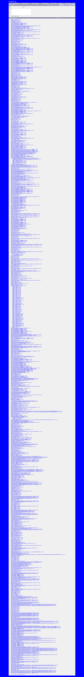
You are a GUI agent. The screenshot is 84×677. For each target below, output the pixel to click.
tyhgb (11, 276)
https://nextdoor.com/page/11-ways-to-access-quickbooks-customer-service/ (20, 149)
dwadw (12, 454)
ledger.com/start (13, 432)
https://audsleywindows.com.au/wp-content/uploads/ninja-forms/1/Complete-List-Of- (21, 589)
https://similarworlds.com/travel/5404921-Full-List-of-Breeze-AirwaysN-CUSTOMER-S (22, 626)
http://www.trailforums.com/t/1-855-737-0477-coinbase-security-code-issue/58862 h (21, 177)
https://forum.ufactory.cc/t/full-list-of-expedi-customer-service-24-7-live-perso (20, 665)
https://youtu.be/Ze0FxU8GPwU (15, 416)
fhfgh (11, 95)
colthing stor (12, 216)
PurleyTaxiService (13, 186)
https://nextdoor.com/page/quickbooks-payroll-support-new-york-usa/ (19, 153)
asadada (13, 160)
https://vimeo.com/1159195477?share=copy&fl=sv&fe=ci (18, 26)
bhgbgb (12, 587)
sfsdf (11, 660)
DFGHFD (12, 467)
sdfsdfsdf (12, 19)
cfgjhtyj (12, 503)
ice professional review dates (16, 116)
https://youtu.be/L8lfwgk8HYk (15, 200)
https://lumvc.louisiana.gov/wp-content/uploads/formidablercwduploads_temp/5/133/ (21, 334)
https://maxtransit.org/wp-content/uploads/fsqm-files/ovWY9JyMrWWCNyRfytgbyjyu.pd (22, 411)
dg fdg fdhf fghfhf (13, 662)
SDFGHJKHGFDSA (13, 351)
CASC (12, 412)
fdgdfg (12, 428)
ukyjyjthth (12, 79)
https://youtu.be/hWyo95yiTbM (15, 137)
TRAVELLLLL (12, 624)
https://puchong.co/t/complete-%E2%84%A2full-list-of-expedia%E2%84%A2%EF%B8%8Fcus (23, 554)
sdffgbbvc (12, 540)
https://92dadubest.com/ (14, 126)
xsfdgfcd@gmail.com (13, 542)
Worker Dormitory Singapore (14, 528)
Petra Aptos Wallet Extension (15, 103)
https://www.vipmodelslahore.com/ (15, 439)
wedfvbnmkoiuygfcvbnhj (14, 548)
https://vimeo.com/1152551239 (15, 187)
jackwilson (12, 522)
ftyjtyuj (12, 508)
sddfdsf (12, 395)
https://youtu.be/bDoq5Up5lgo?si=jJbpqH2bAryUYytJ (17, 331)
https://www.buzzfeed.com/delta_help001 (16, 566)
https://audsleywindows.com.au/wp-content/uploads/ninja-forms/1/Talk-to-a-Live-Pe (21, 582)
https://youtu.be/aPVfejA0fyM (15, 358)
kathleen (12, 534)
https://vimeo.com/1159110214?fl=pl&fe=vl (16, 27)
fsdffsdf (12, 169)
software (12, 227)
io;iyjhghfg (12, 20)
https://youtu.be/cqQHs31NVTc (15, 464)
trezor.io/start (12, 463)
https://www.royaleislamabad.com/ (15, 472)
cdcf (11, 559)
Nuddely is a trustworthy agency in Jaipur (16, 453)
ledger (12, 101)
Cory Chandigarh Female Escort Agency (16, 197)
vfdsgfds (12, 182)
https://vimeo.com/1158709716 (15, 59)
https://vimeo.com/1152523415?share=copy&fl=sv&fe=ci (18, 193)
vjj (11, 57)
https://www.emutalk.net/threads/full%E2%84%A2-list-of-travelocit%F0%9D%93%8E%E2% (22, 469)
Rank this (12, 142)
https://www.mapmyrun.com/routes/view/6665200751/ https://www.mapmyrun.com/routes (22, 251)
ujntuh (12, 609)
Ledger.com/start (13, 32)
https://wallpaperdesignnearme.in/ (15, 382)
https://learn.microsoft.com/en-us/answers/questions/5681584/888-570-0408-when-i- (21, 234)
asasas (12, 136)
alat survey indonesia (13, 407)
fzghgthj (12, 591)
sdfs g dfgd (12, 641)
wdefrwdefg (12, 595)
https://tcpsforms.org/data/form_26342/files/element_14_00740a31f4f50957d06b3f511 (22, 652)
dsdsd (12, 64)
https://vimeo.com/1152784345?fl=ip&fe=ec (16, 175)
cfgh (11, 504)
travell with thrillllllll (13, 574)
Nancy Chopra (13, 37)
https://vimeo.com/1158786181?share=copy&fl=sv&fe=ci (18, 48)
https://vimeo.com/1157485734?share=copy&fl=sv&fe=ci (18, 113)
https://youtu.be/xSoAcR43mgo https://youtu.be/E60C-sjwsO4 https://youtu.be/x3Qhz (22, 431)
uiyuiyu (12, 119)
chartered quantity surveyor (14, 406)
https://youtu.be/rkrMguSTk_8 (15, 415)
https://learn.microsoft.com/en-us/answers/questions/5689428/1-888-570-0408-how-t (21, 215)
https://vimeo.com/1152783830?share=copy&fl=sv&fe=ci (18, 176)
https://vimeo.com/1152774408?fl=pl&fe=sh (16, 179)
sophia (12, 185)
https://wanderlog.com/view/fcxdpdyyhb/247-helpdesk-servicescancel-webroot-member (22, 244)
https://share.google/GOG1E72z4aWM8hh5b (16, 577)
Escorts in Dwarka (13, 141)
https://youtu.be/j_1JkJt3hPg (14, 133)
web (11, 40)
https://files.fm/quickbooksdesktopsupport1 (16, 393)
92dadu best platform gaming (14, 127)
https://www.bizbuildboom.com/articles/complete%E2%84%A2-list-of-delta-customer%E (22, 567)
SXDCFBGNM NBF (13, 487)
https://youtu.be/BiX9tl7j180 (14, 123)
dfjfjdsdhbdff (12, 441)
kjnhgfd (12, 499)
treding (13, 302)
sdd (12, 163)
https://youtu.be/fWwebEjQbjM (15, 420)
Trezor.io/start (13, 245)
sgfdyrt (12, 131)
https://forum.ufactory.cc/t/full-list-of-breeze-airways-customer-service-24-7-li (20, 661)
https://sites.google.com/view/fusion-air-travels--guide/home (18, 568)
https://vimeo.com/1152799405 (15, 171)
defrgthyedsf (12, 581)
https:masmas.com (14, 417)
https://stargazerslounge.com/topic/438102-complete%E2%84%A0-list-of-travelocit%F (22, 484)
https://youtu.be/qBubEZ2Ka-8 (15, 154)
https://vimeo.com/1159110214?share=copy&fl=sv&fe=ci (18, 28)
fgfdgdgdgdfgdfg (13, 555)
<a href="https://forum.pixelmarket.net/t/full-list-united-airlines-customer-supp (21, 636)
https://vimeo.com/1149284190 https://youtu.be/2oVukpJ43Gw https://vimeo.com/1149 (22, 258)
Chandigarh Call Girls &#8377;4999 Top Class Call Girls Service (19, 335)
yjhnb (12, 259)
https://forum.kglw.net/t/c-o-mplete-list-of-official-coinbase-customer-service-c (21, 456)
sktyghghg (12, 43)
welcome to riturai (13, 350)
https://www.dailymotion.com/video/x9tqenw (16, 422)
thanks (12, 423)
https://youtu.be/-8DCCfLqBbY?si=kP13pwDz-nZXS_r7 (18, 429)
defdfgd (12, 583)
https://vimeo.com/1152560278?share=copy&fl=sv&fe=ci (18, 184)
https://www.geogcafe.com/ (14, 377)
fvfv (11, 231)
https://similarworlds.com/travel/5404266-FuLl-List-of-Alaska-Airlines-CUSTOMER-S (21, 637)
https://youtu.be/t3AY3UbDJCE (15, 164)
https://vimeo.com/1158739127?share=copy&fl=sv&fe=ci (18, 52)
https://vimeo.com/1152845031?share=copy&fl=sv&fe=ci (18, 156)
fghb (11, 257)
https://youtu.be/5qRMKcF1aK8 (15, 421)
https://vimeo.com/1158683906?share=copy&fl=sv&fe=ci (18, 63)
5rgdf (11, 669)
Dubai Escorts (13, 148)
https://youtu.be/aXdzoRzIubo (15, 178)
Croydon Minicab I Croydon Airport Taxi (16, 91)
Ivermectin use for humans (14, 410)
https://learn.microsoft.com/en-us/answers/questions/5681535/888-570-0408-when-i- (21, 238)
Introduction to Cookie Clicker (15, 283)
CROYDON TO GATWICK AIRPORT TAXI (16, 378)
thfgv (11, 230)
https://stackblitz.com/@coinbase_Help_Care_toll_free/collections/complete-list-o (22, 159)
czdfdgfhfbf (12, 41)
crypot (12, 94)
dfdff (11, 593)
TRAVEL (12, 384)
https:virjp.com (14, 418)
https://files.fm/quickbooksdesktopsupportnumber (17, 391)
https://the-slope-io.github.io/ (14, 44)
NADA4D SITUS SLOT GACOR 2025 (16, 413)
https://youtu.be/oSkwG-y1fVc (15, 442)
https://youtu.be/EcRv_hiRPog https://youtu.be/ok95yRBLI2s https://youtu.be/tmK (21, 268)
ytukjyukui (12, 512)
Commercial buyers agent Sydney (15, 518)
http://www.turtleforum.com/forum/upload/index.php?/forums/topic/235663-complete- (21, 170)
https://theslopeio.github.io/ (14, 77)
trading (13, 305)
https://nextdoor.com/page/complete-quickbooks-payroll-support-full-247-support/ (21, 151)
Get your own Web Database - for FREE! (42, 676)
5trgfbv (12, 663)
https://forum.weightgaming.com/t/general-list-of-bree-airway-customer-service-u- (21, 621)
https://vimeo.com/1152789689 (15, 173)
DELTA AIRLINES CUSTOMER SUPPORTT (16, 553)
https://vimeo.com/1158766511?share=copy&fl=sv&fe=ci (18, 49)
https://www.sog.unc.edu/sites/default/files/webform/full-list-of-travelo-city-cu (20, 597)
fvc (11, 236)
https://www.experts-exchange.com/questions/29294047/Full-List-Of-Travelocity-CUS (22, 562)
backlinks (12, 125)
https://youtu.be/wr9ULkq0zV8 (15, 222)
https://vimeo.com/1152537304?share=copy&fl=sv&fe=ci (18, 188)
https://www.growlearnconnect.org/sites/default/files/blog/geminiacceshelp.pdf (21, 38)
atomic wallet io (13, 468)
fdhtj (11, 505)
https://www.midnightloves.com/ (15, 473)
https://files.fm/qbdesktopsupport (15, 389)
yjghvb (12, 269)
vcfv (11, 277)
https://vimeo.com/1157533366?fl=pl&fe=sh (16, 105)
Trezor (12, 183)
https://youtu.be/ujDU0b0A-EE (15, 109)
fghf (11, 100)
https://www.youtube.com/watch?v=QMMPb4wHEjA (17, 437)
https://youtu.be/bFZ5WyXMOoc (15, 332)
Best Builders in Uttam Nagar (14, 340)
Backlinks (12, 345)
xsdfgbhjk (12, 552)
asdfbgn (12, 493)
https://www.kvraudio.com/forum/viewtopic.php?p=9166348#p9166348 (20, 368)
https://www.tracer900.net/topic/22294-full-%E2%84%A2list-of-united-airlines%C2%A (21, 585)
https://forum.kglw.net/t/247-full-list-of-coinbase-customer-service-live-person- (21, 458)
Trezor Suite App (13, 517)
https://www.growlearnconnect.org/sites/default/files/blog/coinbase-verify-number (21, 25)
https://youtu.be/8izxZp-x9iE (14, 207)
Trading (13, 314)
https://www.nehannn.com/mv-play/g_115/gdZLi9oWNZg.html (18, 130)
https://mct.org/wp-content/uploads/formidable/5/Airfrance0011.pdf (19, 510)
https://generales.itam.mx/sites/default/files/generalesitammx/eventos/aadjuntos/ (21, 271)
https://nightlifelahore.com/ (14, 404)
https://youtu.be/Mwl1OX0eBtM (15, 157)
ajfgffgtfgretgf (12, 73)
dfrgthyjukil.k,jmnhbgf (13, 476)
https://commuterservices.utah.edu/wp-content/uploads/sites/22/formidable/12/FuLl (21, 629)
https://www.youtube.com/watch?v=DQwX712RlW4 (17, 438)
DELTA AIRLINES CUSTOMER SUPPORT (16, 521)
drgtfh (12, 250)
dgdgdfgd (12, 449)
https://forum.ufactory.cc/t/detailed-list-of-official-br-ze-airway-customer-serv (20, 642)
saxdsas (12, 547)
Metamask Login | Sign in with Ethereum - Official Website (18, 446)
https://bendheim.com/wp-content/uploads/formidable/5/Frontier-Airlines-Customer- (21, 529)
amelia (12, 168)
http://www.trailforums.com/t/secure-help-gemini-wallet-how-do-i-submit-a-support (21, 29)
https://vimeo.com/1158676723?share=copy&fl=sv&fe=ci (18, 68)
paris (11, 381)
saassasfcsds (13, 535)
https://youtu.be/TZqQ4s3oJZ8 (15, 198)
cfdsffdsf (12, 86)
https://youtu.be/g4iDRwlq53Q (15, 328)
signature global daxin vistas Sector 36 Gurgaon (17, 545)
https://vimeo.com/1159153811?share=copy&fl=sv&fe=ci (18, 30)
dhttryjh (12, 506)
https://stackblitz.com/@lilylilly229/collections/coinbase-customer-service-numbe (21, 165)
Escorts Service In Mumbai (14, 147)
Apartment (12, 146)
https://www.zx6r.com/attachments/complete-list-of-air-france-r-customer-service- (21, 573)
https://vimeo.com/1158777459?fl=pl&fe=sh (16, 47)
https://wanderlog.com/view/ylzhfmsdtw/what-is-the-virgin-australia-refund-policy (21, 386)
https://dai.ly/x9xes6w (14, 172)
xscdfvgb (12, 571)
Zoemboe (12, 144)
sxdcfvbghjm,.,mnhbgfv (14, 477)
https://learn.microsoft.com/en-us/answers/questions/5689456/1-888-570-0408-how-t (21, 213)
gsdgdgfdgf (12, 85)
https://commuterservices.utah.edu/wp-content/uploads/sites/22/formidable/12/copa (21, 612)
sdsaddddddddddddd (13, 83)
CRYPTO (12, 353)
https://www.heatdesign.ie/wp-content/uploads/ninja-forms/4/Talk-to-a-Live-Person (21, 659)
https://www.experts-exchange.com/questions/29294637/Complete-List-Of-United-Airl (21, 561)
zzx (11, 538)
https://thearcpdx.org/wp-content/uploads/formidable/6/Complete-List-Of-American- (21, 483)
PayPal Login (14, 203)
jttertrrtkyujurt (12, 21)
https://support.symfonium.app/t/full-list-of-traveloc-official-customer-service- (20, 459)
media (12, 66)
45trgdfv (12, 616)
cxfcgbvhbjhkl (13, 533)
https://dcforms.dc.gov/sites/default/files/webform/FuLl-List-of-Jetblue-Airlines (21, 622)
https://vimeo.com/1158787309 (15, 46)
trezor (12, 93)
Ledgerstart (12, 89)
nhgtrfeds (12, 486)
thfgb (11, 237)
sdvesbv (12, 434)
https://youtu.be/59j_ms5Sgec (15, 279)
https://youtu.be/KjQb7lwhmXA (15, 104)
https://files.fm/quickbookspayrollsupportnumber (17, 392)
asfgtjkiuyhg (12, 544)
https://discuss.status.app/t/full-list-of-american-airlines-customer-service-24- (20, 604)
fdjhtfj (11, 509)
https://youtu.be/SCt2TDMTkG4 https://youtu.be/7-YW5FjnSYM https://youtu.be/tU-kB (22, 344)
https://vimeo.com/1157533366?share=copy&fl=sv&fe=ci (18, 107)
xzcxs (12, 264)
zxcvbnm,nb (12, 485)
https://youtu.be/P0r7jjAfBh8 (14, 228)
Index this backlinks (13, 33)
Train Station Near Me (14, 232)
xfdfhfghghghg (13, 76)
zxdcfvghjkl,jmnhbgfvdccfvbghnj (15, 479)
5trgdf (12, 601)
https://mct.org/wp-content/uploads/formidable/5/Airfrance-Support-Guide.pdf (20, 513)
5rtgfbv (12, 617)
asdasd (12, 255)
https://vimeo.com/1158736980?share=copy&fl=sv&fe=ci (18, 54)
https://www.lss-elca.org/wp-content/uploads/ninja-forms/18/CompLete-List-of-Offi (21, 576)
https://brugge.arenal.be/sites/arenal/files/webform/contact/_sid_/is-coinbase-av (21, 196)
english (12, 267)
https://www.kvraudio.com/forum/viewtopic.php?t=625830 (18, 370)
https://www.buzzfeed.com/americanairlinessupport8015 (18, 564)
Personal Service (13, 426)
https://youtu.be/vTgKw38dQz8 (15, 134)
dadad (12, 580)
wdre (11, 594)
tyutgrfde (12, 569)
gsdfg (11, 394)
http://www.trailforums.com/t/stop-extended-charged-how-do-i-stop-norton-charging (21, 31)
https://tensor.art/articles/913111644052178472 (17, 596)
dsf (11, 120)
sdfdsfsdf (12, 666)
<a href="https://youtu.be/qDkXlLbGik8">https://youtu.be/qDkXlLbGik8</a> (20, 102)
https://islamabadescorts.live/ (15, 403)
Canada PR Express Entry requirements (16, 519)
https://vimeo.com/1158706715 (15, 60)
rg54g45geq (12, 455)
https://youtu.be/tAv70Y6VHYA (15, 330)
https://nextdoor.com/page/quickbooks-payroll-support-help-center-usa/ (20, 152)
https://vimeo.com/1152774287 (15, 180)
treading (13, 286)
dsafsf (12, 557)
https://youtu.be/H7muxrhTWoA (15, 24)
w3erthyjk (12, 494)
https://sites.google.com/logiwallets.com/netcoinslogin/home (18, 543)
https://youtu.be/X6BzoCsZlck (15, 376)
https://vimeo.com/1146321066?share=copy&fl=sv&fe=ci (18, 338)
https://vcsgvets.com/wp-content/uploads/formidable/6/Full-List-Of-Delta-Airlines (21, 481)
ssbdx (12, 427)
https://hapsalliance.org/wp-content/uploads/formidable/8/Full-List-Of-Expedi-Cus (21, 646)
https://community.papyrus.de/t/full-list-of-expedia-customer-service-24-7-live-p (21, 648)
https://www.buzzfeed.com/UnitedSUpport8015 (17, 563)
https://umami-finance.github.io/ (15, 285)
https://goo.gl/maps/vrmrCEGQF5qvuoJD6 (16, 356)
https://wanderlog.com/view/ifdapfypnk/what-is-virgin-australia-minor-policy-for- (21, 361)
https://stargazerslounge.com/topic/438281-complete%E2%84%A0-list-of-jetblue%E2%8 (22, 482)
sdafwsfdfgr (12, 430)
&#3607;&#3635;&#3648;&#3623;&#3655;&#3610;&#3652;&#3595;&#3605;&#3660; (21, 346)
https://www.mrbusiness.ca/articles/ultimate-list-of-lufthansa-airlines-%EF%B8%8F (21, 570)
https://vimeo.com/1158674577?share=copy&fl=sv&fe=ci (18, 71)
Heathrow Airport (13, 342)
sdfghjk (12, 500)
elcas (11, 465)
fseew (12, 265)
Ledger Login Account (14, 397)
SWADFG (12, 532)
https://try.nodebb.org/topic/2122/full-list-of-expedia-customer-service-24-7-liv (20, 657)
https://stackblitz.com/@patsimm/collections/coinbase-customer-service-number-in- (22, 158)
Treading (13, 324)
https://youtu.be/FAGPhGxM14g (15, 23)
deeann (12, 607)
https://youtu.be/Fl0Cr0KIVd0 (14, 362)
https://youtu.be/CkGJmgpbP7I (15, 129)
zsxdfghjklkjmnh (13, 489)
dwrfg (11, 592)
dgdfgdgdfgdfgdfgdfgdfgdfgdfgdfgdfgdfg (16, 516)
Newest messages (14, 674)
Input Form (23, 674)
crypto (12, 90)
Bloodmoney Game (14, 396)
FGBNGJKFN (13, 433)
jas (11, 22)
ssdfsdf (12, 491)
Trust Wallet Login (13, 224)
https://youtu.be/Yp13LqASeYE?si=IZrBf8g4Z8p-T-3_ (17, 359)
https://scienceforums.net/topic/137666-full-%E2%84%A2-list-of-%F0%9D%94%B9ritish (22, 602)
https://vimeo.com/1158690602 (15, 61)
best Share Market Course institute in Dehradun (17, 445)
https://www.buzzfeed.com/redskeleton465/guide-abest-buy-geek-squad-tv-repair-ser (21, 457)
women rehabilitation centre (14, 132)
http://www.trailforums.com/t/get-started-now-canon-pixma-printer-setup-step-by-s (21, 34)
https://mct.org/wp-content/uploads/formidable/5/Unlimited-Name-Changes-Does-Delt (21, 501)
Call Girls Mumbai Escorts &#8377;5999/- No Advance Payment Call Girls (20, 401)
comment (12, 572)
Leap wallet (12, 414)
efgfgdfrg (12, 586)
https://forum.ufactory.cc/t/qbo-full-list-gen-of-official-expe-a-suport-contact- (20, 638)
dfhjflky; (12, 492)
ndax (13, 139)
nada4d (12, 281)
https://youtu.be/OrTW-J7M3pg (15, 408)
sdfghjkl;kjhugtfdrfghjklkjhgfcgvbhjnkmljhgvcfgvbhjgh (17, 474)
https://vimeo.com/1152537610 (15, 189)
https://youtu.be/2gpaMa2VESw (15, 347)
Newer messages (19, 674)
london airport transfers (14, 278)
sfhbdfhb (12, 284)
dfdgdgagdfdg (12, 99)
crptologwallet (13, 551)
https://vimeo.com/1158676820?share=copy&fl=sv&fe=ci (18, 70)
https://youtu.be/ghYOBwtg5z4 (15, 219)
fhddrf (12, 436)
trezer (12, 239)
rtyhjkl (12, 488)
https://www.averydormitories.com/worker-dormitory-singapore (19, 527)
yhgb (11, 233)
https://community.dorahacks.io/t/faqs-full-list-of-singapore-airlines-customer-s (21, 578)
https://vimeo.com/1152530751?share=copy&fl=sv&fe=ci (18, 191)
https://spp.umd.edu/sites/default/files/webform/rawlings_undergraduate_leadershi (21, 496)
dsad (11, 253)
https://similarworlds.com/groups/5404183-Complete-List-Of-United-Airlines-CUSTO (21, 639)
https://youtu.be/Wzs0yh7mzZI (15, 409)
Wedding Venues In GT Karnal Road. (17, 400)
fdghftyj (12, 507)
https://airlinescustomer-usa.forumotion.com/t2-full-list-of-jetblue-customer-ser (21, 419)
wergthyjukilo (12, 495)
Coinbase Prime (13, 448)
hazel (11, 531)
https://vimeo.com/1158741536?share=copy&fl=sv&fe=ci (18, 51)
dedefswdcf (12, 588)
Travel (12, 55)
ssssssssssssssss (13, 537)
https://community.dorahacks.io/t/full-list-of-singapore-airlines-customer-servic (21, 579)
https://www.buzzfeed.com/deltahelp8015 (16, 565)
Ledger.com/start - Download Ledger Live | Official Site (18, 88)
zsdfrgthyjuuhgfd (13, 475)
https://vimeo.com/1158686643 (15, 62)
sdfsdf (12, 374)
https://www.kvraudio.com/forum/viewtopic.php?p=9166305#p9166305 (20, 369)
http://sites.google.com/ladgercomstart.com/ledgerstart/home (19, 270)
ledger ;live (12, 39)
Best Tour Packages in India (14, 598)
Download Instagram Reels (14, 217)
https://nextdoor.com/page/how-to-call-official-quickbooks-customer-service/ (20, 150)
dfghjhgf (12, 478)
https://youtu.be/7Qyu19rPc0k (15, 145)
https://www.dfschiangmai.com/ (15, 210)
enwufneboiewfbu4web (14, 243)
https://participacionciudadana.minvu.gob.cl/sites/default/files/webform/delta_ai (21, 444)
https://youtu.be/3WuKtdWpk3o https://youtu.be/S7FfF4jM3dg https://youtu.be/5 (21, 214)
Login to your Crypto (13, 56)
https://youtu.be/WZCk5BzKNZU (15, 240)
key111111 (12, 248)
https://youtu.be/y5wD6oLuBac (15, 241)
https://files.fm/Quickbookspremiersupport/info (17, 388)
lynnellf (12, 523)
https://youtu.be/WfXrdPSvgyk (15, 58)
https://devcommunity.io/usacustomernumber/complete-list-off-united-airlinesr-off (21, 514)
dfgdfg (12, 42)
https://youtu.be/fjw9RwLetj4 (14, 110)
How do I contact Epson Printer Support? (16, 525)
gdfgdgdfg (12, 118)
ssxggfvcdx (12, 541)
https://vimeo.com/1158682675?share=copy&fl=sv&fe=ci (18, 67)
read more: (12, 502)
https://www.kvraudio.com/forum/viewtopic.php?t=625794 (18, 371)
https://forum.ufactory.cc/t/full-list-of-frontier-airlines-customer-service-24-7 (20, 643)
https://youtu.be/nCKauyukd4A (15, 155)
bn (11, 599)
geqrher (12, 520)
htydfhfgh (12, 262)
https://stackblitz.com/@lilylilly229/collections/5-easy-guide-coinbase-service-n (21, 166)
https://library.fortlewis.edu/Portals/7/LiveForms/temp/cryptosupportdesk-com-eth (21, 280)
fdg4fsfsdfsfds (13, 399)
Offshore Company (13, 355)
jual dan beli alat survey (14, 275)
